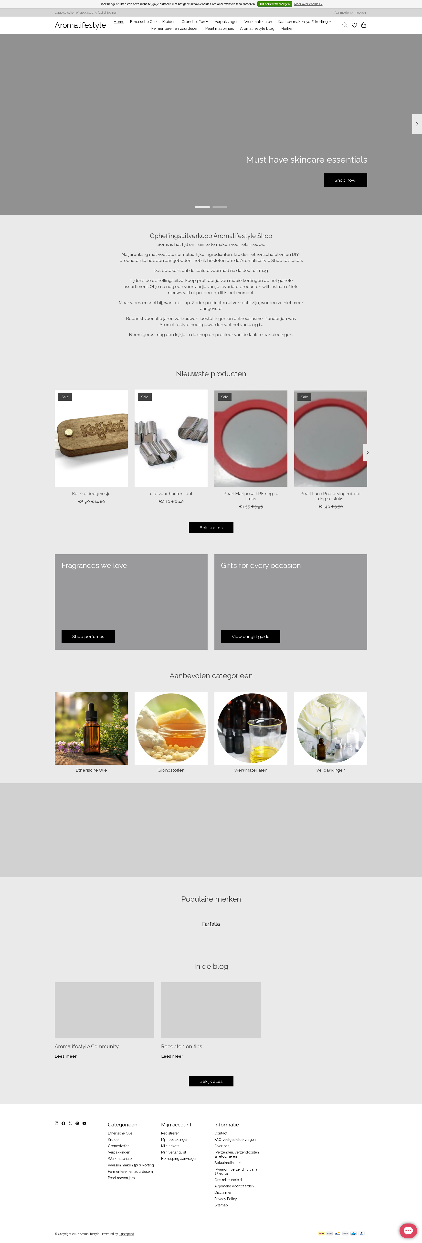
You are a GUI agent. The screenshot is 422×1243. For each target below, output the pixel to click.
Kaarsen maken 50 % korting (131, 1165)
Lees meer (66, 1056)
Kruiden (169, 22)
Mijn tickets (170, 1146)
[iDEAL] (321, 1234)
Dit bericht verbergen (275, 4)
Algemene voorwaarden (234, 1186)
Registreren (170, 1133)
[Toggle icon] (344, 25)
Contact (220, 1133)
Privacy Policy (225, 1199)
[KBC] (353, 1234)
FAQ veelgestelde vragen (235, 1139)
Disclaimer (223, 1192)
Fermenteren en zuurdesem (175, 28)
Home (119, 22)
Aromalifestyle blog (257, 28)
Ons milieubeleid (228, 1180)
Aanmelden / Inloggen (350, 12)
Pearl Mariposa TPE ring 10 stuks (250, 496)
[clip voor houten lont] (171, 438)
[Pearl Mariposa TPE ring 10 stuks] (250, 438)
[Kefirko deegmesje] (91, 438)
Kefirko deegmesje (91, 493)
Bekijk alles (211, 527)
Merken (287, 28)
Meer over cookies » (308, 4)
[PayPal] (362, 1234)
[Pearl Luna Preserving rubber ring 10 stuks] (330, 438)
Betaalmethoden (228, 1163)
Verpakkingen (227, 22)
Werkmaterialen (258, 22)
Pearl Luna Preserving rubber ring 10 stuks (330, 496)
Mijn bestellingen (174, 1139)
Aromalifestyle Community (87, 1046)
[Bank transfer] (330, 1234)
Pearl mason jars (219, 28)
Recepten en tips (181, 1046)
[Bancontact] (338, 1234)
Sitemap (221, 1205)
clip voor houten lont (171, 493)
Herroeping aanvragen (179, 1158)
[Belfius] (345, 1234)
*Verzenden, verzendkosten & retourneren (236, 1154)
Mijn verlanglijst (173, 1152)
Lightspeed (126, 1234)
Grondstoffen (171, 770)
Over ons (221, 1146)
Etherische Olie (143, 22)
